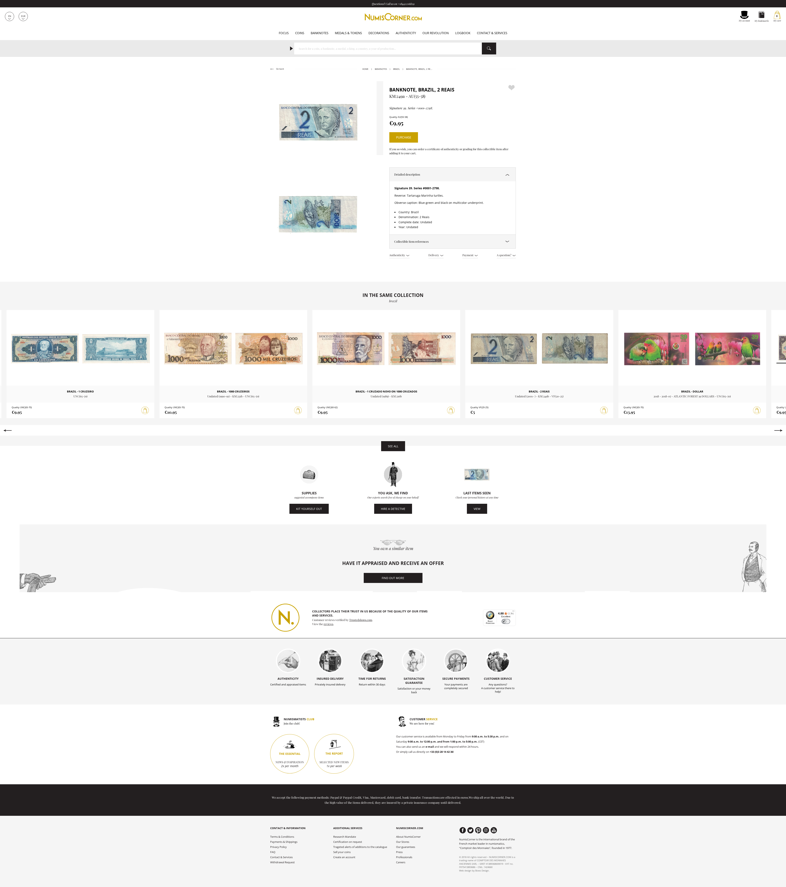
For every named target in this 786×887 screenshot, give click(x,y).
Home (365, 69)
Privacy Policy (278, 847)
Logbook (462, 33)
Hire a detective (393, 509)
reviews (328, 624)
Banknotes (319, 33)
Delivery (434, 255)
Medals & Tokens (348, 33)
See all (393, 446)
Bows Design (482, 870)
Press (399, 852)
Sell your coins (342, 852)
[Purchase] (145, 410)
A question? (504, 255)
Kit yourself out (309, 509)
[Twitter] (470, 830)
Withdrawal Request (282, 862)
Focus (284, 33)
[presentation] (7, 430)
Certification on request (347, 842)
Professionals (404, 857)
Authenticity (406, 33)
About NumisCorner (408, 837)
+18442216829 (406, 4)
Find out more (393, 578)
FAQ (272, 852)
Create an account (344, 857)
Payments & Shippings (283, 842)
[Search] (489, 48)
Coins (299, 33)
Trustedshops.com (360, 620)
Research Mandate (344, 837)
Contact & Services (492, 33)
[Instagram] (486, 830)
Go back (280, 69)
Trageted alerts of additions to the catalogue (360, 847)
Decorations (378, 33)
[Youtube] (493, 830)
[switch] (506, 621)
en (9, 16)
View (477, 509)
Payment (468, 255)
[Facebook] (462, 830)
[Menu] (513, 612)
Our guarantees (405, 847)
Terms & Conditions (282, 837)
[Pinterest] (478, 830)
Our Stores (402, 842)
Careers (400, 862)
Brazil (396, 69)
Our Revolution (435, 33)
